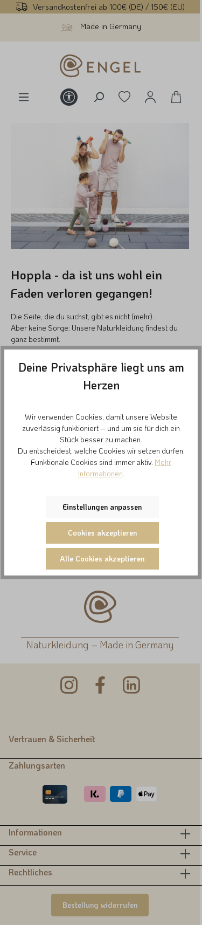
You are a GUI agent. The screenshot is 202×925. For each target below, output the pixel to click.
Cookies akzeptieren (102, 532)
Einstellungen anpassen (102, 507)
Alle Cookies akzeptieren (102, 558)
